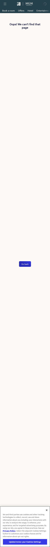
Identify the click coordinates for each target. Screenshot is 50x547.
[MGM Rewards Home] (19, 4)
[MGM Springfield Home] (29, 4)
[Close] (47, 510)
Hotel (30, 10)
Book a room (8, 10)
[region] (25, 526)
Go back (25, 264)
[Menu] (5, 4)
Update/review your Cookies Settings (25, 541)
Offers (21, 10)
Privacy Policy (9, 530)
